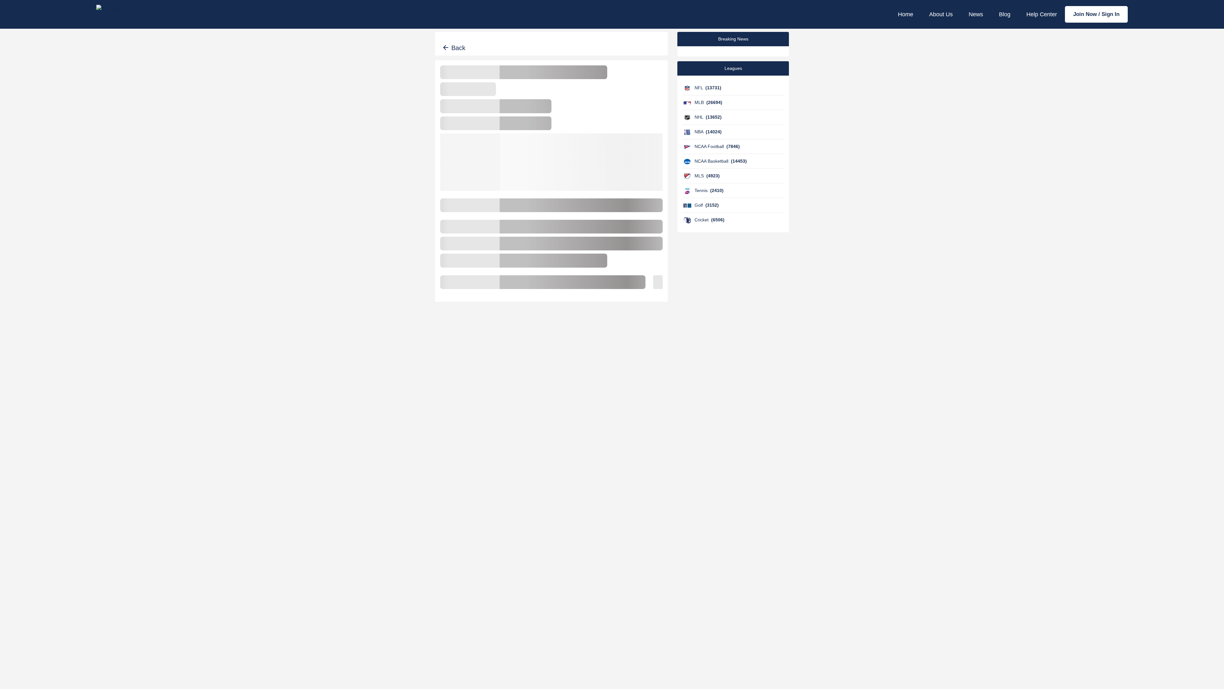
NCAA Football (717, 146)
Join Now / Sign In (1096, 14)
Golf (707, 205)
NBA (708, 131)
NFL (708, 87)
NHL (708, 117)
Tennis (709, 190)
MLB (708, 102)
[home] (116, 14)
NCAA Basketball (721, 161)
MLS (707, 175)
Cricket (710, 219)
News (976, 14)
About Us (941, 14)
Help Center (1041, 14)
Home (905, 14)
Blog (1004, 14)
